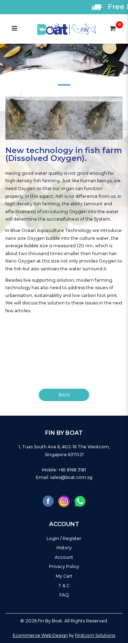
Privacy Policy (64, 566)
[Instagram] (64, 501)
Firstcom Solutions (95, 635)
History (64, 547)
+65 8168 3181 (72, 469)
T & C (64, 585)
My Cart (64, 576)
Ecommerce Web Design (40, 635)
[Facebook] (48, 501)
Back (64, 395)
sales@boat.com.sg (71, 477)
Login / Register (64, 538)
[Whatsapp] (80, 501)
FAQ (64, 595)
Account (64, 557)
